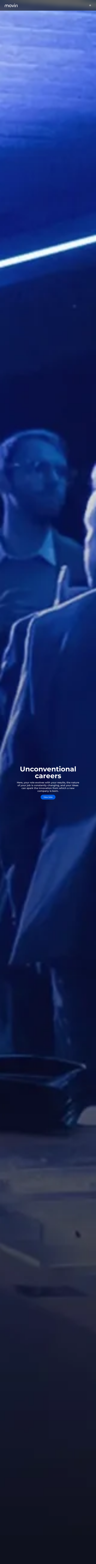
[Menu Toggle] (90, 5)
